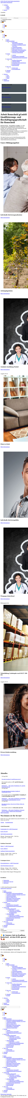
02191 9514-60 (4, 1)
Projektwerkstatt (10, 919)
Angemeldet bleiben (6, 19)
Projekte (5, 902)
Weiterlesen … (14, 799)
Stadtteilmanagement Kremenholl (13, 906)
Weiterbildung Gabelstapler (12, 899)
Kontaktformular (9, 822)
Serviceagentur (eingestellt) (12, 905)
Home (4, 890)
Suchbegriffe (3, 930)
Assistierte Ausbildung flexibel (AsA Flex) (16, 894)
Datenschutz (6, 880)
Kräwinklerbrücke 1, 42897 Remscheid (9, 863)
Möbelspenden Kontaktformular (16, 916)
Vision (7, 8)
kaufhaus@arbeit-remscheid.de (8, 851)
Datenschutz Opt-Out (8, 881)
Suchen (2, 1008)
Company (5, 4)
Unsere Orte (6, 907)
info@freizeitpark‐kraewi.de (7, 865)
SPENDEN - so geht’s (14, 910)
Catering (8, 903)
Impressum (5, 883)
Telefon (2, 822)
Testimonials (6, 80)
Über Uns (5, 921)
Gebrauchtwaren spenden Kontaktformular (15, 912)
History (8, 7)
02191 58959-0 (4, 848)
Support (5, 10)
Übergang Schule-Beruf (11, 901)
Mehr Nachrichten (5, 812)
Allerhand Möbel (10, 914)
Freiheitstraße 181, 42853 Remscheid (9, 829)
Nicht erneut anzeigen (7, 932)
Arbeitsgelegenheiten (11, 896)
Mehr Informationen (6, 87)
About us (5, 74)
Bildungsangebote (7, 892)
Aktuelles (5, 925)
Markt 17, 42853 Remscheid (7, 846)
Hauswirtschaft (9, 920)
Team (7, 6)
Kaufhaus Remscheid (11, 908)
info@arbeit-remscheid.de (14, 1)
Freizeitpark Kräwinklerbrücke (13, 917)
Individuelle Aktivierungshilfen (13, 898)
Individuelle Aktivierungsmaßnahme (14, 893)
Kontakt (5, 926)
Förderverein (9, 923)
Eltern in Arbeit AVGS (11, 897)
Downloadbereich (10, 924)
